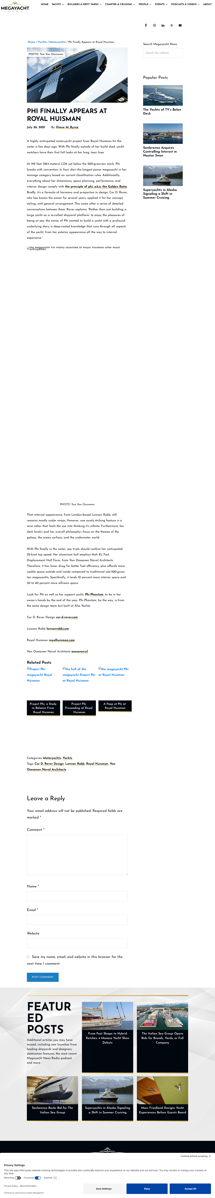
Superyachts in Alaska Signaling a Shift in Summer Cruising (107, 1110)
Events (159, 4)
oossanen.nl (79, 651)
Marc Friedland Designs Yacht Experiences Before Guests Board (162, 1110)
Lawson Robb (74, 764)
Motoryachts (52, 758)
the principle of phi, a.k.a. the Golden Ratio (96, 186)
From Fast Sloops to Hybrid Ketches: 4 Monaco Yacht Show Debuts (107, 1038)
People (143, 4)
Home (44, 4)
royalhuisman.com (62, 640)
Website (33, 933)
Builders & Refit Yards (83, 4)
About (207, 4)
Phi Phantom (94, 594)
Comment (36, 830)
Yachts (56, 4)
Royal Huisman (97, 764)
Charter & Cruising (118, 4)
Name (33, 886)
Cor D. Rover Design (49, 764)
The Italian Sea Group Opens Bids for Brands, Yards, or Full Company (162, 1038)
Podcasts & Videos (184, 4)
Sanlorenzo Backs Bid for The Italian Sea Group (52, 1110)
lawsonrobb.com (58, 628)
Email (32, 910)
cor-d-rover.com (67, 617)
